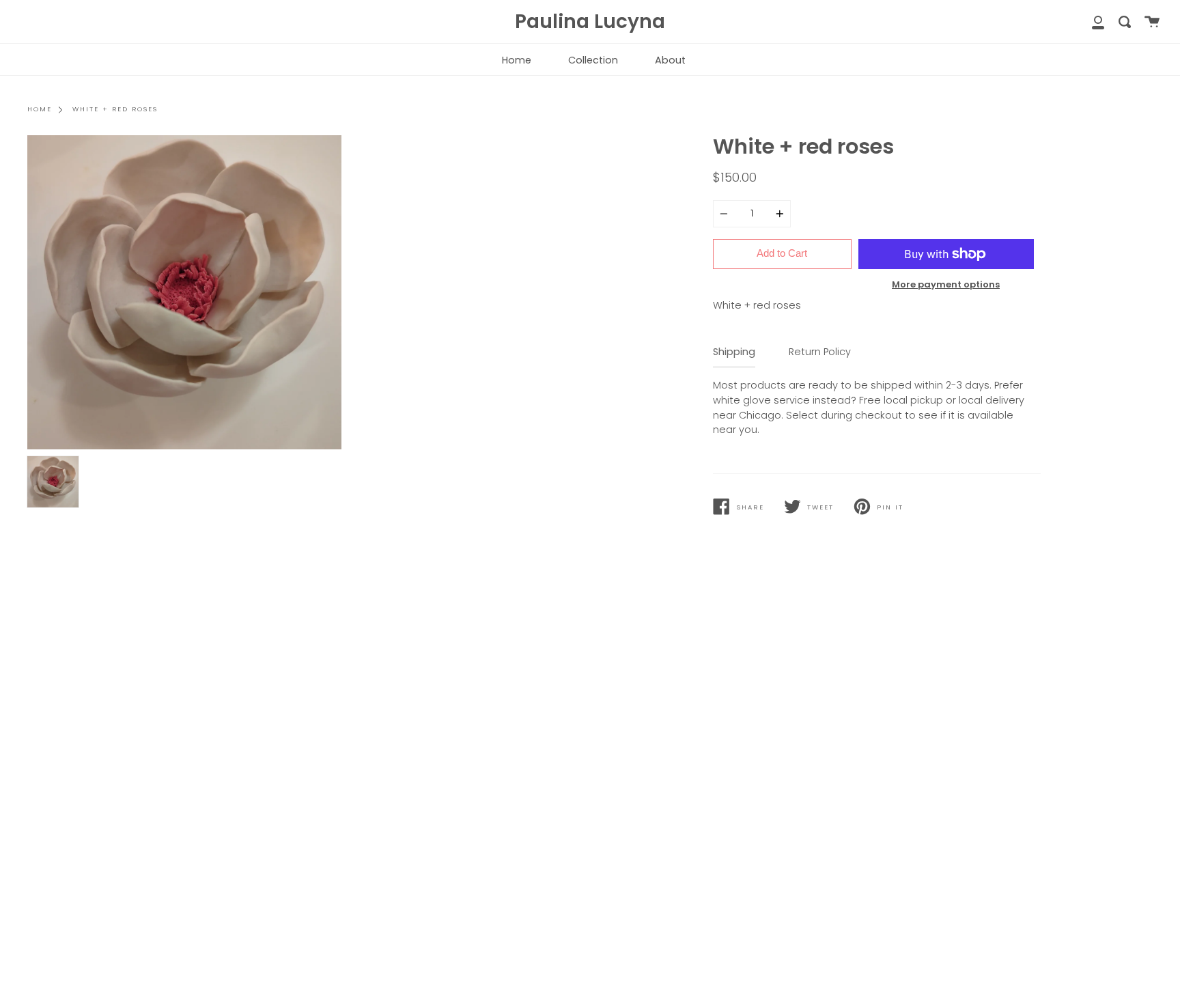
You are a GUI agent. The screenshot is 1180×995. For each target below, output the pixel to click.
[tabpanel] (184, 292)
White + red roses (115, 108)
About (670, 60)
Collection (593, 60)
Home (516, 60)
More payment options (946, 284)
